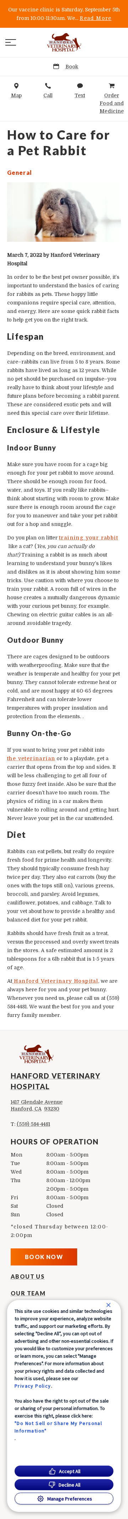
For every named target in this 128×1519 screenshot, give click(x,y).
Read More (96, 18)
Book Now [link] (44, 1256)
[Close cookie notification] (108, 1305)
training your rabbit (88, 538)
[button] (10, 42)
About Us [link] (27, 1276)
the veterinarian (31, 758)
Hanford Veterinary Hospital (55, 981)
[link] (64, 42)
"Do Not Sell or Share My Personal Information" (58, 1427)
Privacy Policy (33, 1386)
